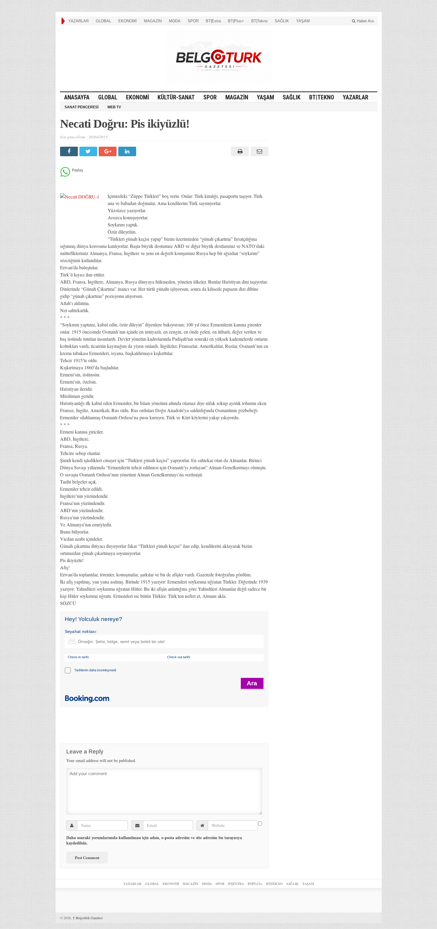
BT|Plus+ (236, 21)
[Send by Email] (258, 151)
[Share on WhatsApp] (65, 175)
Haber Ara (365, 21)
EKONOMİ (127, 21)
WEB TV (114, 107)
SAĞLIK (282, 21)
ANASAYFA (76, 97)
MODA (174, 21)
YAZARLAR (78, 21)
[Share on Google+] (108, 151)
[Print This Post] (239, 151)
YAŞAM (303, 21)
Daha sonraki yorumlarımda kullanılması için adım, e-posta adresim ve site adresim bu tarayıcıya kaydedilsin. (154, 840)
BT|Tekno (259, 21)
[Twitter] (89, 151)
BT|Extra (213, 21)
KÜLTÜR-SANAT (176, 97)
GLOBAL (103, 21)
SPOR (193, 21)
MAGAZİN (153, 21)
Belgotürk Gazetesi (88, 917)
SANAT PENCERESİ (81, 107)
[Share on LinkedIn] (128, 151)
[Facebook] (69, 151)
